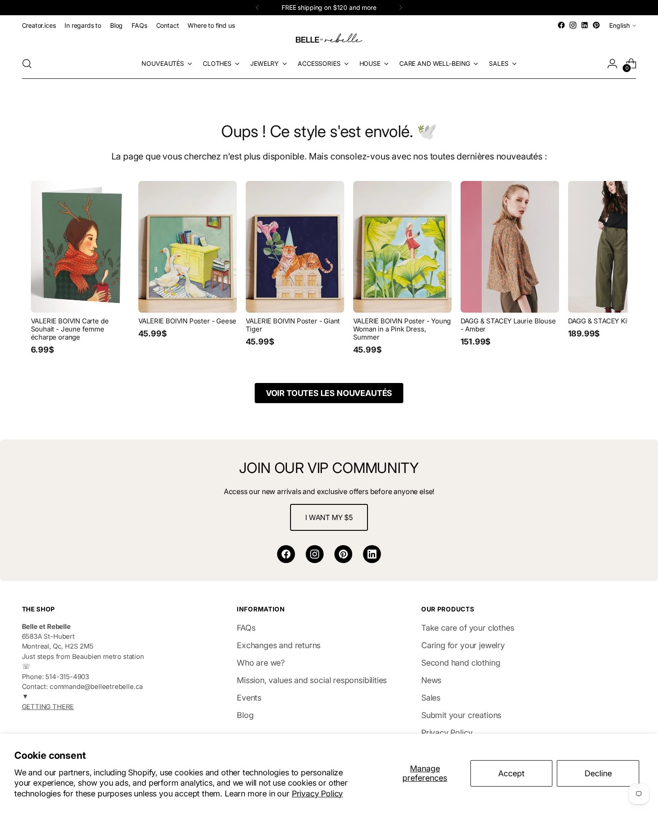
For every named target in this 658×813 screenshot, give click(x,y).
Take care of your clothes (467, 627)
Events (249, 697)
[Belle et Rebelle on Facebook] (561, 25)
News (431, 680)
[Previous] (257, 7)
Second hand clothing (460, 662)
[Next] (400, 7)
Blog (245, 715)
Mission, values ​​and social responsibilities (312, 680)
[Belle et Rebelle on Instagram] (573, 25)
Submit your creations (461, 715)
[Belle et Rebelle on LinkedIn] (585, 25)
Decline (598, 773)
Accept (511, 773)
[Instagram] (315, 554)
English (619, 25)
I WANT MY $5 (329, 517)
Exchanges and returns (278, 645)
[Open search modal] (27, 64)
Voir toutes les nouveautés (329, 393)
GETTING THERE (48, 707)
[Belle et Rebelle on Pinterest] (596, 25)
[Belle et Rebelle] (329, 39)
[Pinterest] (343, 554)
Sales (430, 697)
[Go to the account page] (612, 64)
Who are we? (261, 662)
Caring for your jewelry (463, 645)
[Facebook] (286, 554)
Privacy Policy (317, 793)
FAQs (246, 627)
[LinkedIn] (372, 554)
